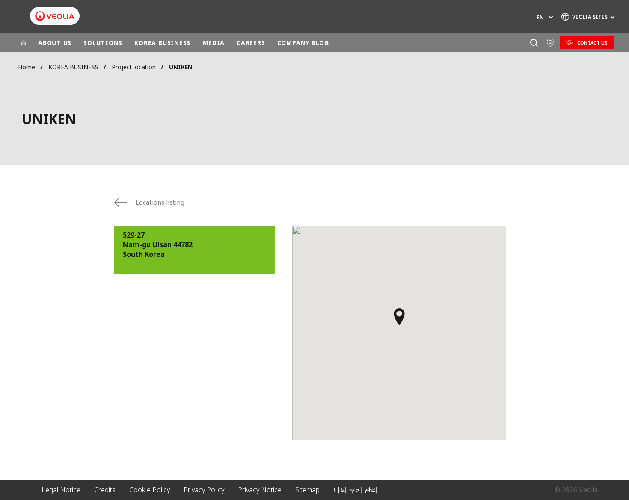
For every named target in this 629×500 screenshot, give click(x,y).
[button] (399, 320)
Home (26, 67)
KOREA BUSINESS (162, 43)
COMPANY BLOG (303, 43)
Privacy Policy (204, 489)
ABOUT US (54, 43)
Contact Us (592, 42)
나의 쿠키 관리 (355, 489)
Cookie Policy (149, 489)
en (540, 17)
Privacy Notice (260, 489)
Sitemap (307, 489)
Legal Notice (61, 489)
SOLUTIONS (102, 43)
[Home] (23, 43)
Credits (105, 489)
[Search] (533, 42)
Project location (134, 67)
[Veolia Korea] (54, 16)
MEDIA (213, 43)
